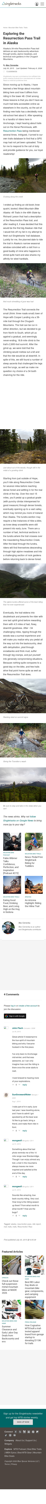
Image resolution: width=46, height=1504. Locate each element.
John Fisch (17, 1028)
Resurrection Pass (12, 130)
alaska (13, 1224)
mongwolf (17, 1140)
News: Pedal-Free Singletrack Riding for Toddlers (34, 861)
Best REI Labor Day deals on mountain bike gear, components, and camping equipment (34, 1289)
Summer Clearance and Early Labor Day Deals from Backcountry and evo (10, 1334)
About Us (19, 1440)
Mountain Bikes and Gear (32, 1277)
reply (24, 1084)
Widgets (8, 1443)
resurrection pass (24, 1224)
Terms (7, 1464)
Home (5, 27)
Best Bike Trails (34, 1449)
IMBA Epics (10, 1452)
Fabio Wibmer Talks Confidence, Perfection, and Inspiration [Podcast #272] (11, 865)
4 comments (12, 71)
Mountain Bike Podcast (8, 853)
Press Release (30, 1322)
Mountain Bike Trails (16, 27)
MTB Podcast (20, 1449)
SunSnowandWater (21, 1094)
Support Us (30, 1440)
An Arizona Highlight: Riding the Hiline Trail (33, 903)
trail (5, 1226)
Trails (25, 27)
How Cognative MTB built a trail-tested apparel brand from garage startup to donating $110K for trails (34, 1334)
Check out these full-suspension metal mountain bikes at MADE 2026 (10, 1287)
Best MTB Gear (25, 1452)
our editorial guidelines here (17, 80)
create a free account (28, 1005)
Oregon (5, 1278)
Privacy (14, 1464)
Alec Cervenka (12, 65)
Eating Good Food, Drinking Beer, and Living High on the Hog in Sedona (11, 906)
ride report (36, 1224)
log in (13, 1005)
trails (10, 1226)
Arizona (28, 897)
